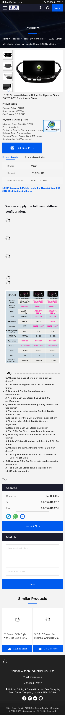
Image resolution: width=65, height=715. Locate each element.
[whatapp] (15, 516)
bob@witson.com (13, 2)
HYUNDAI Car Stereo (34, 39)
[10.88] (39, 71)
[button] (8, 91)
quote (57, 8)
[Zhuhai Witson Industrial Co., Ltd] (15, 8)
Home (5, 39)
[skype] (8, 516)
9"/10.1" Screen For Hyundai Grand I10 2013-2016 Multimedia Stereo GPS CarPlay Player (47, 636)
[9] (48, 619)
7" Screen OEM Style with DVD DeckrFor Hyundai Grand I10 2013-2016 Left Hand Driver (17, 636)
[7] (17, 619)
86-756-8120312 (54, 2)
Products (16, 39)
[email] (22, 516)
